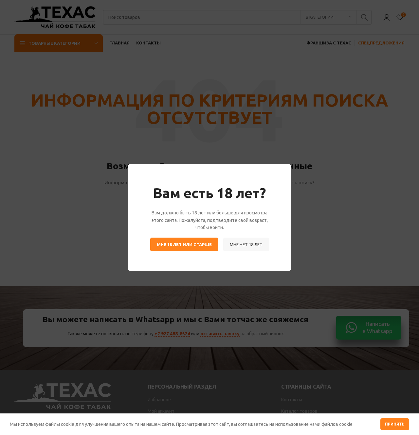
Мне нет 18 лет (246, 244)
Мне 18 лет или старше (184, 244)
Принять (395, 424)
